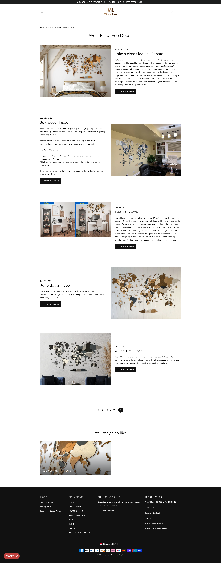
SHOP (71, 502)
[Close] (17, 556)
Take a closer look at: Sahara (139, 54)
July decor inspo (54, 122)
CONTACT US (74, 528)
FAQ (71, 519)
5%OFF (10, 556)
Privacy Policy (46, 506)
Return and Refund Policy (50, 511)
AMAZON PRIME (76, 511)
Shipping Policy (46, 502)
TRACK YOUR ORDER (78, 515)
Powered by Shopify (117, 555)
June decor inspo (55, 285)
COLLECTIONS (75, 506)
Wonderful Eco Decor (53, 27)
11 (114, 410)
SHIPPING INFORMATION (79, 532)
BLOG (71, 524)
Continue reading (126, 91)
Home (42, 27)
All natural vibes (128, 351)
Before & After (127, 212)
